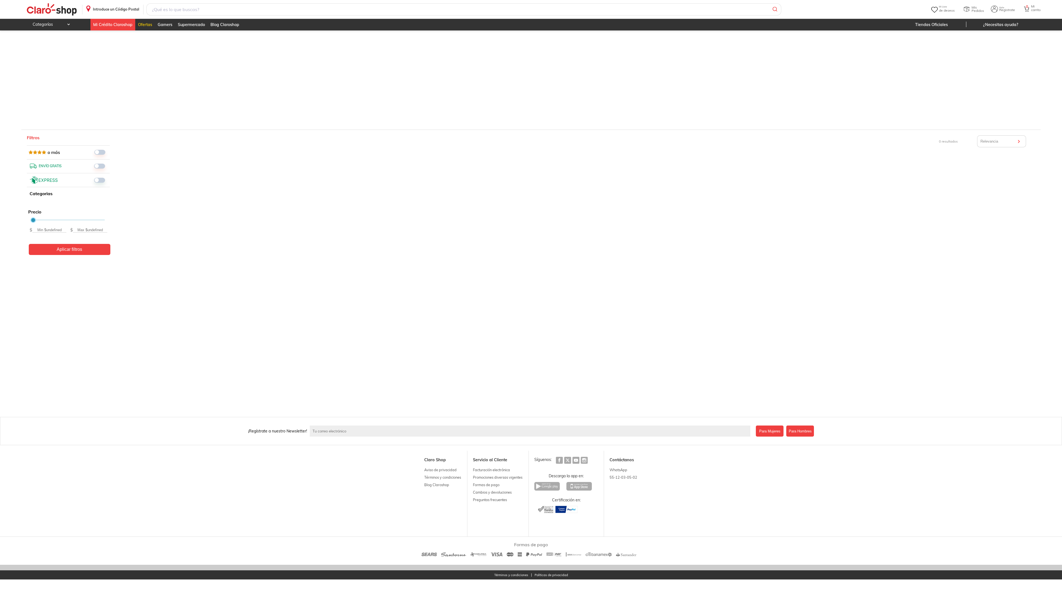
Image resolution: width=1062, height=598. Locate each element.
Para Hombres (800, 431)
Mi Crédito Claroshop (112, 24)
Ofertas (145, 24)
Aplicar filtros (69, 249)
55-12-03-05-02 (623, 477)
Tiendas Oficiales (931, 24)
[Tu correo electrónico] (531, 431)
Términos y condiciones (442, 477)
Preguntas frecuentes (490, 500)
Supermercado (191, 24)
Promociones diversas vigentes (497, 477)
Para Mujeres (769, 431)
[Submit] (774, 9)
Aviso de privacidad (440, 470)
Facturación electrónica (491, 470)
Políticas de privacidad (551, 575)
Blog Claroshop (224, 24)
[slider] (33, 220)
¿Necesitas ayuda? (1000, 24)
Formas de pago (486, 485)
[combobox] (463, 9)
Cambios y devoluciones (492, 492)
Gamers (165, 24)
